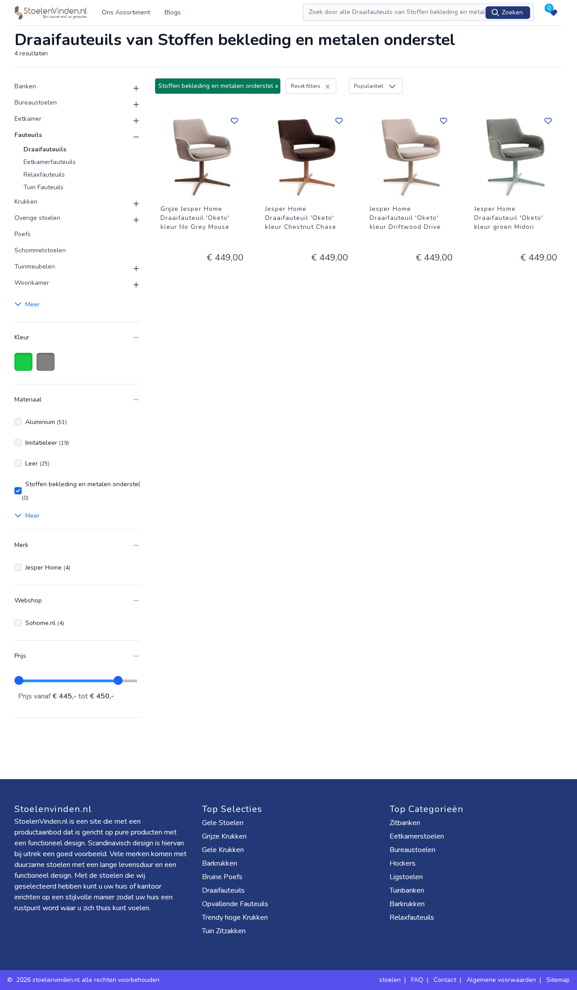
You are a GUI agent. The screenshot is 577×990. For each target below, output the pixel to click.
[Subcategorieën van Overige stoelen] (131, 220)
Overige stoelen (37, 218)
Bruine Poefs (222, 877)
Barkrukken (219, 863)
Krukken (25, 201)
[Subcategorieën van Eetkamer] (131, 120)
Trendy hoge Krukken (235, 917)
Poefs (22, 234)
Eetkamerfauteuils (49, 162)
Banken (25, 86)
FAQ (417, 980)
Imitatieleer (47, 442)
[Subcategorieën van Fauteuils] (131, 137)
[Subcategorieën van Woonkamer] (131, 284)
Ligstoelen (406, 877)
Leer (37, 463)
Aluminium (46, 422)
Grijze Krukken (224, 836)
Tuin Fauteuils (43, 187)
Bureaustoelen (35, 102)
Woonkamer (31, 282)
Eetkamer (27, 118)
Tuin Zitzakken (224, 931)
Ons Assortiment (126, 12)
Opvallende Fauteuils (235, 904)
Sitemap (558, 980)
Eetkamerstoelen (416, 836)
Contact (445, 980)
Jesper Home (47, 567)
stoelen (390, 980)
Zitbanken (404, 823)
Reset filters (306, 86)
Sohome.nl (44, 623)
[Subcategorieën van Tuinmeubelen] (131, 268)
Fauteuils (28, 135)
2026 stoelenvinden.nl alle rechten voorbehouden (88, 980)
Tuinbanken (406, 890)
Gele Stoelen (222, 823)
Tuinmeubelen (34, 266)
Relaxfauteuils (44, 174)
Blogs (173, 12)
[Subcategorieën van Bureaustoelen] (131, 104)
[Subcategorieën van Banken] (131, 88)
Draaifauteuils (44, 149)
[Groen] (25, 366)
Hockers (402, 863)
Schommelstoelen (40, 250)
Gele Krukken (223, 850)
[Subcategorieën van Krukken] (131, 203)
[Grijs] (47, 366)
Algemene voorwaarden (501, 980)
